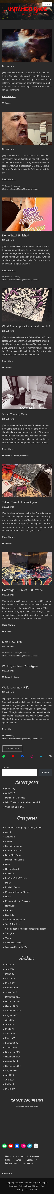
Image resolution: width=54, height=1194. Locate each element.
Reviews (8, 103)
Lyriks (8, 883)
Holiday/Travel (12, 869)
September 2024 (13, 1066)
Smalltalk (8, 368)
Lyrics (18, 1160)
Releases (34, 1156)
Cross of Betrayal (13, 850)
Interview (9, 874)
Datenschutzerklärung (29, 1186)
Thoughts (9, 933)
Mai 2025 (9, 1029)
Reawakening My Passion (17, 901)
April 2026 (10, 978)
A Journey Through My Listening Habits (23, 827)
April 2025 (10, 1034)
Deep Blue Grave (13, 855)
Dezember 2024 (12, 1052)
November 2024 (12, 1057)
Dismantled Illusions (14, 860)
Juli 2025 (9, 1020)
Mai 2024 (9, 1084)
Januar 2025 (11, 1047)
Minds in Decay (12, 887)
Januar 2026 (11, 992)
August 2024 (11, 1070)
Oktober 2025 (11, 1006)
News (8, 897)
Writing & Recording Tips (16, 947)
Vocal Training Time (14, 414)
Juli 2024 (9, 1075)
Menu (47, 4)
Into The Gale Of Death (16, 878)
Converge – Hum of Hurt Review (22, 590)
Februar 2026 (11, 988)
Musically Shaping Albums (17, 892)
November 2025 (12, 1001)
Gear (7, 864)
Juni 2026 (9, 969)
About (8, 832)
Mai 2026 (9, 974)
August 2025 (11, 1015)
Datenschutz (11, 1163)
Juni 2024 (9, 1080)
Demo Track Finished (15, 235)
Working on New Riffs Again (20, 666)
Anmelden (7, 1173)
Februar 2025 (11, 1043)
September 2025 (13, 1011)
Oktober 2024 (11, 1061)
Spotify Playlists (12, 924)
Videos (30, 1160)
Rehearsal (24, 456)
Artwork (8, 841)
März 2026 (10, 983)
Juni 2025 (9, 1024)
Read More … (8, 96)
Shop (7, 1160)
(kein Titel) (10, 788)
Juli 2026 (9, 965)
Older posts (12, 748)
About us (20, 1156)
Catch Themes (30, 1190)
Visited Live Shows (14, 943)
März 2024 (10, 1089)
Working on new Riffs (15, 687)
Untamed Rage (30, 1183)
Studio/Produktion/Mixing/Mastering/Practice (20, 189)
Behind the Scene (12, 186)
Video (42, 739)
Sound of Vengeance (15, 920)
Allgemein (10, 837)
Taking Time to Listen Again (19, 502)
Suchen (5, 767)
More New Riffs (12, 641)
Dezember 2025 (12, 997)
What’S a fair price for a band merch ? (26, 326)
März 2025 (10, 1038)
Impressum (28, 1163)
